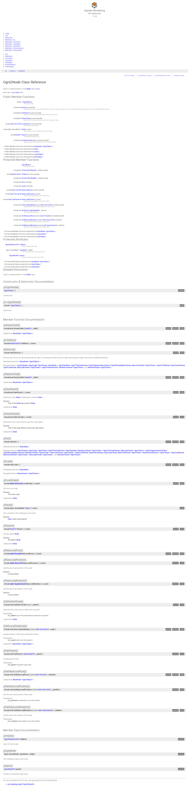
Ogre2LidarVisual (9, 367)
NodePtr (18, 135)
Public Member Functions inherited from (29, 146)
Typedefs (8, 60)
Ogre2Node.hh (17, 92)
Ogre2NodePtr (35, 210)
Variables (8, 62)
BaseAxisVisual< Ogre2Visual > (99, 367)
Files (6, 27)
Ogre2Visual (42, 450)
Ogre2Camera (22, 365)
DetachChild (26, 178)
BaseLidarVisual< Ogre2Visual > (29, 367)
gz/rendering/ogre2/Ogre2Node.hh (20, 784)
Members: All (10, 40)
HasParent (25, 113)
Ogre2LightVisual (110, 453)
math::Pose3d (16, 190)
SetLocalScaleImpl (28, 205)
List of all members (129, 75)
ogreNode (23, 250)
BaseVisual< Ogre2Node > (48, 365)
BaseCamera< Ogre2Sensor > (28, 473)
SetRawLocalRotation (29, 225)
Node (28, 89)
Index (7, 34)
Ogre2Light (33, 365)
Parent (24, 135)
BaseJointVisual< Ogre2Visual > (144, 365)
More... (38, 89)
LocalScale (25, 124)
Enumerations (10, 64)
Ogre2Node (21, 71)
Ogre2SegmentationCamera (99, 365)
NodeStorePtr (16, 174)
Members (8, 56)
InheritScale (26, 118)
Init (23, 182)
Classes (7, 21)
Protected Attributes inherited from (27, 261)
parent (22, 255)
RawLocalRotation (28, 199)
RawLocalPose (27, 190)
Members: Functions (13, 42)
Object (37, 151)
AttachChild (26, 170)
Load (23, 186)
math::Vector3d (15, 124)
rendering (12, 71)
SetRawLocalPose (28, 216)
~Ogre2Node (26, 102)
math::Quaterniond (14, 199)
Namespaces (9, 24)
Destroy (24, 107)
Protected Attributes (179, 75)
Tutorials (7, 19)
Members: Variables (12, 44)
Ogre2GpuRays (64, 365)
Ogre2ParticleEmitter (50, 367)
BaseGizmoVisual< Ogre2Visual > (37, 453)
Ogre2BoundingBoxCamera (121, 365)
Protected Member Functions (162, 75)
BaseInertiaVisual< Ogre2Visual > (16, 455)
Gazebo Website (10, 29)
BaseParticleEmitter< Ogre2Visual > (156, 453)
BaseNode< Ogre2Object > (44, 146)
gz (6, 71)
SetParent (25, 210)
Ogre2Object (39, 154)
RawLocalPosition (28, 194)
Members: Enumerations (14, 48)
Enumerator (9, 67)
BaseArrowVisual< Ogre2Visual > (71, 367)
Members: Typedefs (12, 46)
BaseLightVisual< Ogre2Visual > (41, 455)
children (22, 244)
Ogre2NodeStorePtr (12, 244)
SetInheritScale (27, 140)
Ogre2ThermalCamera (79, 365)
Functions (9, 58)
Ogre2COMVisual (163, 365)
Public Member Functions (145, 75)
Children (24, 174)
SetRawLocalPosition (29, 220)
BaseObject (39, 157)
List (6, 36)
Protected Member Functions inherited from (30, 231)
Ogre (9, 519)
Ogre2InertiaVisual (178, 365)
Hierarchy (8, 38)
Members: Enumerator (13, 50)
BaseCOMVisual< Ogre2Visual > (130, 453)
